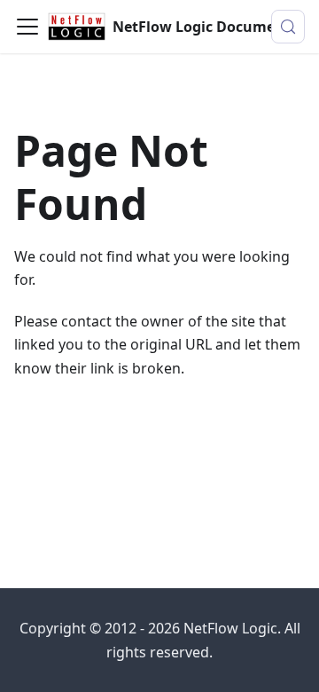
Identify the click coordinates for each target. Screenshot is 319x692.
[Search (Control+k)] (288, 26)
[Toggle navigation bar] (27, 26)
